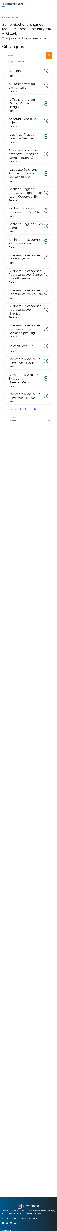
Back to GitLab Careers (13, 17)
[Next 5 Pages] (30, 409)
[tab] (12, 4)
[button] (29, 73)
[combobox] (29, 55)
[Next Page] (40, 409)
